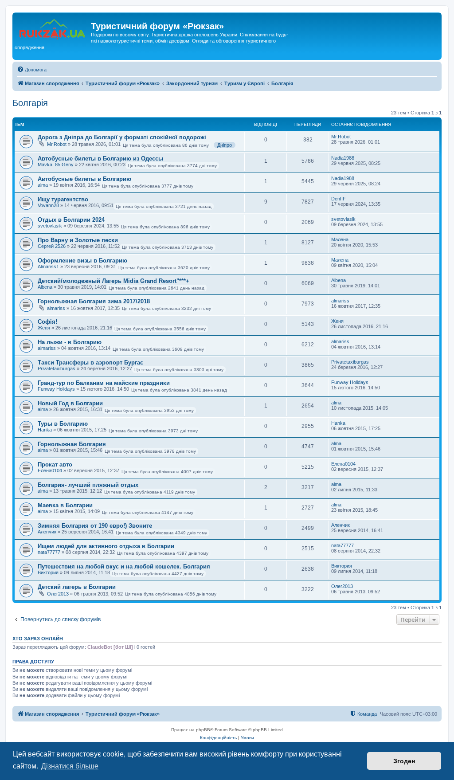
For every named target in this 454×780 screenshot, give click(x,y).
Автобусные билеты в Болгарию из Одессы (100, 158)
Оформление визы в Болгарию (82, 260)
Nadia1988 (342, 158)
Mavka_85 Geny (56, 164)
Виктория (48, 572)
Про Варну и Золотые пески (78, 240)
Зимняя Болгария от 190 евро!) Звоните (95, 525)
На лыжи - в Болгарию (70, 342)
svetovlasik (50, 225)
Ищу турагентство (63, 199)
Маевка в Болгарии (65, 505)
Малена (339, 239)
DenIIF (338, 198)
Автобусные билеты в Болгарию (84, 179)
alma (43, 185)
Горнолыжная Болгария (72, 444)
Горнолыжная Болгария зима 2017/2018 (94, 301)
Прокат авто (55, 464)
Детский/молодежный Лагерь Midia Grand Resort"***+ (113, 281)
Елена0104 (50, 470)
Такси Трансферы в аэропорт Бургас (90, 362)
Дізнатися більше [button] (69, 766)
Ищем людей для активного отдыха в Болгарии (106, 546)
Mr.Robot (57, 144)
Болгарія (30, 103)
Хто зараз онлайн (37, 638)
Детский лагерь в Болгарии (77, 587)
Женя (44, 327)
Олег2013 (58, 593)
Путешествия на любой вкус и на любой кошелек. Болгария (124, 566)
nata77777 (49, 552)
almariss (56, 308)
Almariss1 (48, 266)
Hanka (45, 429)
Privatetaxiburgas (56, 368)
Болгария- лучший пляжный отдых (88, 485)
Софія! (47, 321)
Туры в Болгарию (63, 423)
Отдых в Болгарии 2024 (71, 219)
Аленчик (47, 531)
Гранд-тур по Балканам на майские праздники (104, 383)
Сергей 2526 (52, 246)
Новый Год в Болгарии (70, 403)
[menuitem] (32, 69)
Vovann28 (48, 205)
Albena (45, 287)
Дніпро (224, 145)
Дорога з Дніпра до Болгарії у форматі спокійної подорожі (122, 137)
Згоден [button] (404, 760)
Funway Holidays (56, 389)
